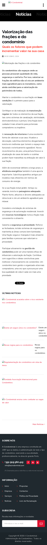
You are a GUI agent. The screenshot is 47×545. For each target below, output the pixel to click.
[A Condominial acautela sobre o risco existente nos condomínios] (23, 310)
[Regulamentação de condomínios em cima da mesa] (23, 367)
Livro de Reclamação (28, 501)
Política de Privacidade (28, 496)
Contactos (23, 491)
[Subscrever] (41, 523)
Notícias (8, 501)
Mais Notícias (38, 424)
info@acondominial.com (14, 465)
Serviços (8, 496)
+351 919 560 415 (14, 462)
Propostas (23, 486)
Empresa (8, 491)
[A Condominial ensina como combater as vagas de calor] (23, 408)
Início (7, 486)
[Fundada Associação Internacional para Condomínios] (23, 386)
